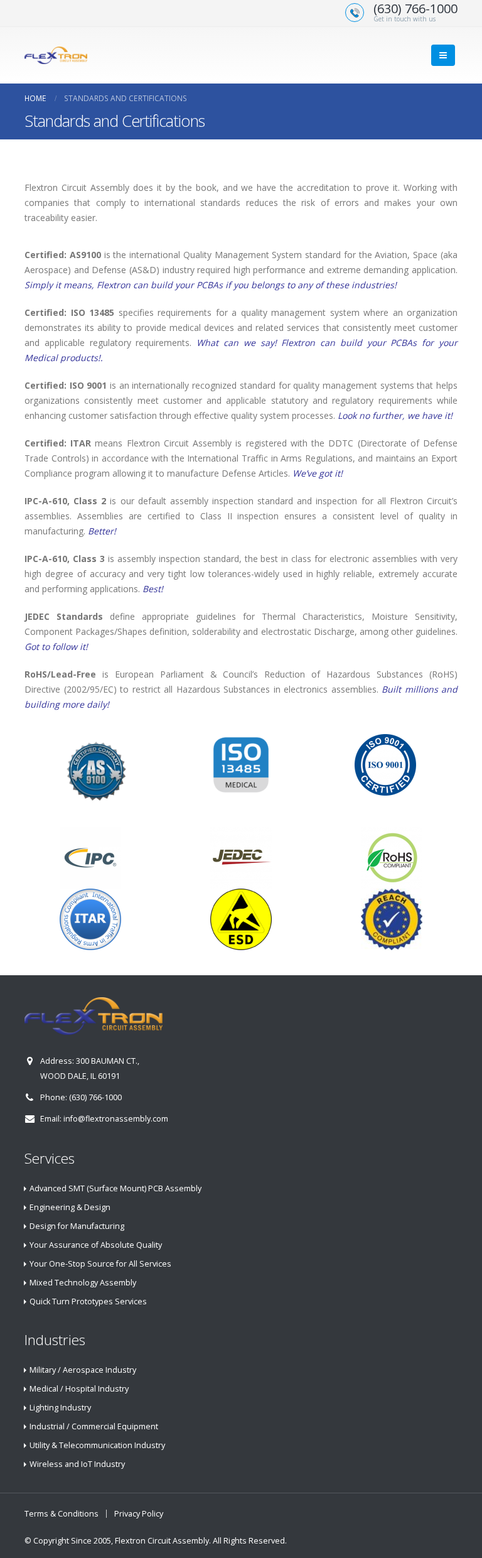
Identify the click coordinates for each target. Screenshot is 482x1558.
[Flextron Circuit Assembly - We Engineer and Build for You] (55, 54)
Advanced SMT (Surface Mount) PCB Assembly (115, 1188)
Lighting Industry (60, 1407)
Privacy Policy (138, 1513)
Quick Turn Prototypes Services (88, 1301)
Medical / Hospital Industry (79, 1388)
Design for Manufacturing (76, 1226)
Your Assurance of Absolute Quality (95, 1245)
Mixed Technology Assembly (82, 1282)
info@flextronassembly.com (115, 1118)
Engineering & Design (69, 1207)
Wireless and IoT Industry (77, 1464)
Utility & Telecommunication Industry (97, 1445)
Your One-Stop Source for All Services (100, 1263)
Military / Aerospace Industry (82, 1370)
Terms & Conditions (61, 1513)
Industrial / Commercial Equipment (93, 1426)
